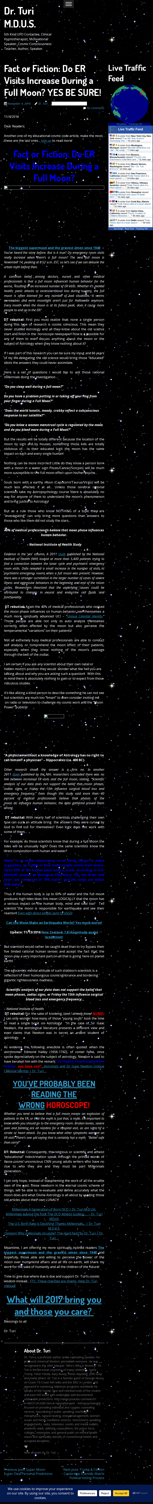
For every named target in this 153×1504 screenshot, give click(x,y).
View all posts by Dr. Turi (41, 1452)
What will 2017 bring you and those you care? (54, 1305)
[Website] (26, 1447)
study (62, 554)
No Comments (95, 108)
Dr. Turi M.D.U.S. (20, 17)
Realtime (122, 124)
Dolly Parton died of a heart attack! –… (130, 221)
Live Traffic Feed (130, 129)
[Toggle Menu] (68, 4)
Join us (46, 140)
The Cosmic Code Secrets (69, 103)
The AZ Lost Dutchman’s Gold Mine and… (128, 158)
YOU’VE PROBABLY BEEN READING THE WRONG (54, 1094)
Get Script (118, 229)
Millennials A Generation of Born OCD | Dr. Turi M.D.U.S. (54, 1209)
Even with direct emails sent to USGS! (45, 913)
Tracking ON (135, 124)
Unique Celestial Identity (84, 616)
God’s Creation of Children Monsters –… (127, 214)
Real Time (129, 229)
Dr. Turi (43, 103)
